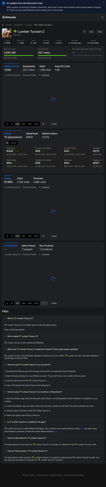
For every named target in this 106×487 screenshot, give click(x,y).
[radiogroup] (22, 124)
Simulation (18, 25)
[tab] (11, 68)
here (82, 428)
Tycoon (29, 25)
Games (9, 25)
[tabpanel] (53, 100)
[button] (53, 318)
